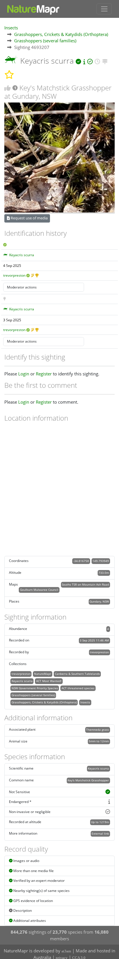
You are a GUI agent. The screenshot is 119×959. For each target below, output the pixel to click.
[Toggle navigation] (104, 8)
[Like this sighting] (7, 88)
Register (44, 374)
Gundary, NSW (99, 601)
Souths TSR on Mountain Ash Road (85, 584)
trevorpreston (14, 275)
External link (100, 833)
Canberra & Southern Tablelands (77, 674)
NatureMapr (42, 674)
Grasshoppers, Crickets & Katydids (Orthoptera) (61, 34)
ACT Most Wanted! (49, 681)
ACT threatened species (78, 688)
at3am (66, 951)
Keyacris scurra (21, 254)
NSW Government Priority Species (35, 688)
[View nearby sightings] (105, 60)
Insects (11, 28)
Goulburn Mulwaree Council (39, 590)
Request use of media (29, 218)
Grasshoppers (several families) (45, 40)
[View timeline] (97, 60)
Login (23, 374)
